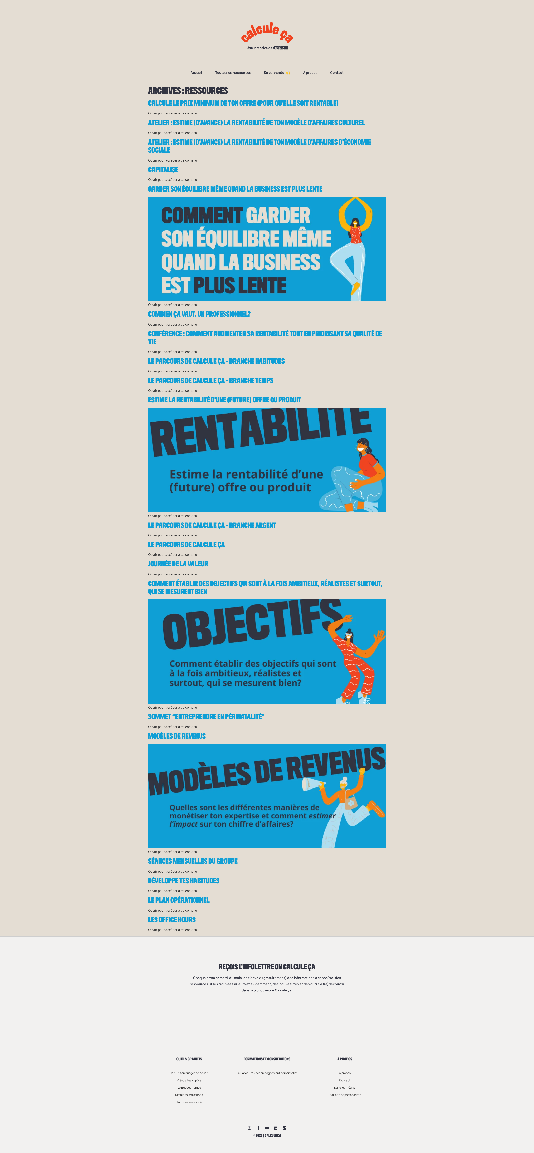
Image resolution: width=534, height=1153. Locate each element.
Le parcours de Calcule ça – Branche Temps (210, 381)
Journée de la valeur (178, 564)
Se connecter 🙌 (277, 72)
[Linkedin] (276, 1128)
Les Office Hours (172, 920)
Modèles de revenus (177, 736)
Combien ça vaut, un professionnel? (199, 314)
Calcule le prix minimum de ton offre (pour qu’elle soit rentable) (243, 103)
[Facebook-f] (258, 1128)
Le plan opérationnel (179, 900)
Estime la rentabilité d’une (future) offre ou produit (224, 400)
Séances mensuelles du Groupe (193, 861)
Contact (337, 72)
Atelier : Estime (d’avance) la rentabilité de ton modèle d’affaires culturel (256, 123)
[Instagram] (249, 1128)
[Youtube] (267, 1128)
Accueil (197, 72)
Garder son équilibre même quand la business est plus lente (235, 189)
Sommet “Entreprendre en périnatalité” (206, 717)
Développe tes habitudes (183, 881)
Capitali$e (163, 170)
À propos (310, 72)
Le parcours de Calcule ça (186, 545)
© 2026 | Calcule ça (267, 1135)
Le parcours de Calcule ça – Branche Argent (212, 525)
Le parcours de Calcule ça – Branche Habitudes (216, 361)
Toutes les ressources (233, 72)
